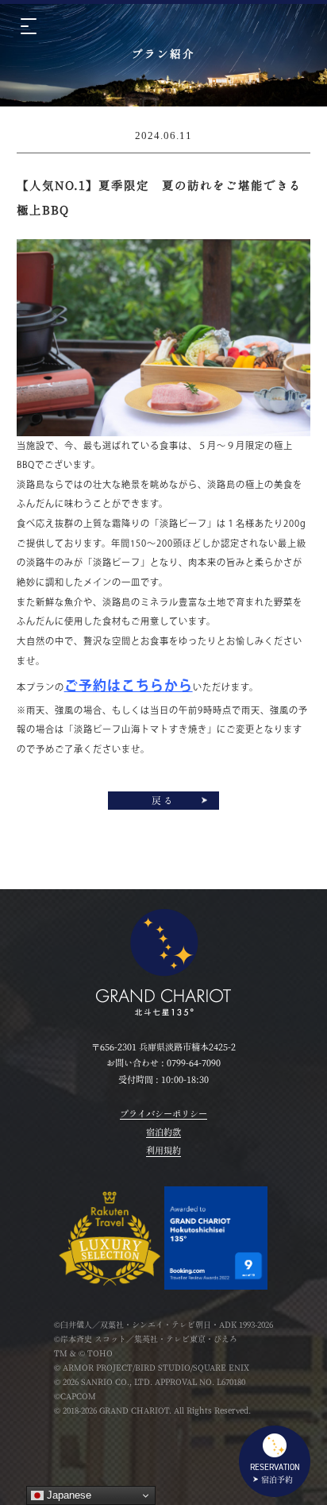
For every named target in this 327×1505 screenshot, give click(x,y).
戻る (163, 800)
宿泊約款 (163, 1132)
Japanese (67, 1495)
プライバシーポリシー (163, 1113)
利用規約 (163, 1150)
